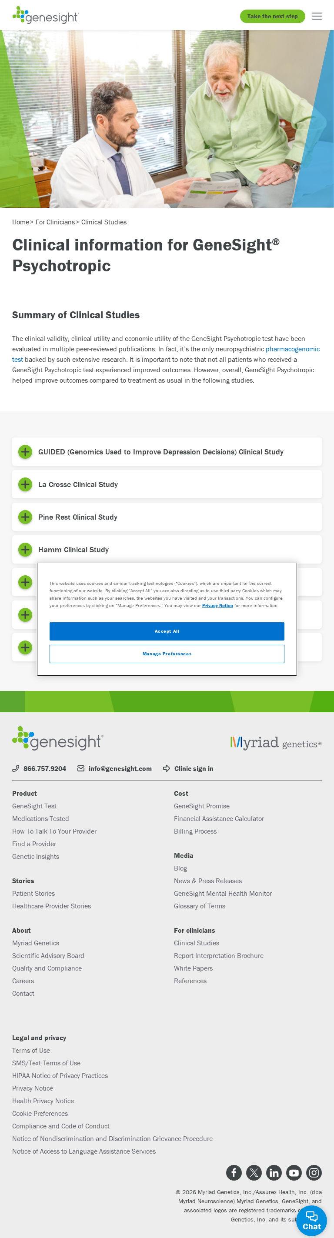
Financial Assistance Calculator (219, 818)
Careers (23, 980)
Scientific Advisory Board (48, 955)
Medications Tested (40, 818)
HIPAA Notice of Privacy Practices (60, 1075)
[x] (254, 1173)
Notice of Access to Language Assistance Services (84, 1151)
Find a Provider (34, 843)
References (190, 980)
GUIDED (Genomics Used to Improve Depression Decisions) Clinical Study (161, 452)
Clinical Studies (196, 942)
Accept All (167, 631)
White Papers (193, 968)
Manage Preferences (167, 654)
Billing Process (195, 831)
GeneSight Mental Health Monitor (223, 893)
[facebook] (234, 1173)
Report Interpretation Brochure (219, 955)
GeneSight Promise (202, 805)
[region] (167, 619)
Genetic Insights (35, 856)
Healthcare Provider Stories (51, 905)
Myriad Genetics (35, 942)
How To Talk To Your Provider (54, 831)
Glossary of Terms (199, 905)
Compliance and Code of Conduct (61, 1125)
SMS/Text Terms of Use (46, 1062)
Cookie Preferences (40, 1113)
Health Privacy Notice (43, 1100)
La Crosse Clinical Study (78, 484)
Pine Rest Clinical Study (77, 517)
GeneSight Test (34, 805)
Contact (23, 993)
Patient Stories (33, 893)
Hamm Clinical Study (73, 549)
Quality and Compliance (47, 968)
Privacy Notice (32, 1088)
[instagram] (314, 1173)
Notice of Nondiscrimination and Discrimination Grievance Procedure (112, 1138)
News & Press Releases (208, 880)
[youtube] (294, 1173)
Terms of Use (31, 1050)
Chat (312, 1226)
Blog (180, 868)
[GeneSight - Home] (46, 15)
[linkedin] (274, 1173)
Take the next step (272, 16)
